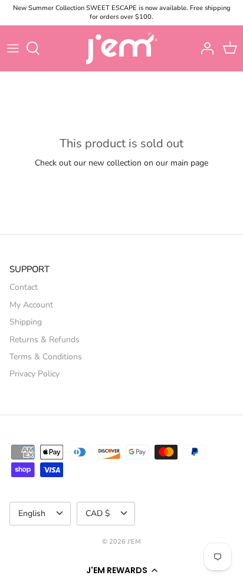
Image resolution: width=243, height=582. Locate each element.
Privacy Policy (34, 373)
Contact (23, 287)
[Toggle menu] (13, 48)
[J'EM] (122, 48)
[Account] (204, 48)
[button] (121, 570)
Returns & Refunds (44, 339)
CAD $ (98, 513)
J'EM (134, 541)
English (31, 513)
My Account (31, 304)
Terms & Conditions (45, 356)
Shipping (25, 322)
